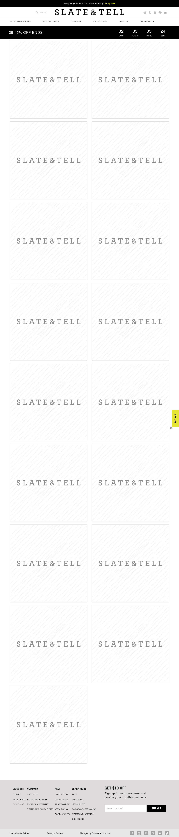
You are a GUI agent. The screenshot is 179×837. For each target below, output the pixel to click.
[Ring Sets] (48, 644)
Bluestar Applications (101, 833)
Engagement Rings (20, 22)
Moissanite (78, 804)
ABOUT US (32, 795)
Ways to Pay (61, 809)
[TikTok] (167, 833)
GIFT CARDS (19, 799)
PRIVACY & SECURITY (38, 804)
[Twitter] (153, 833)
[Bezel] (48, 321)
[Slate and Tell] (89, 12)
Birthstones (100, 22)
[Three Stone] (48, 402)
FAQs (74, 795)
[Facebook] (132, 833)
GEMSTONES (78, 819)
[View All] (130, 644)
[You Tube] (160, 833)
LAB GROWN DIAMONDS (84, 809)
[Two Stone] (130, 321)
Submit (156, 808)
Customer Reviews (37, 799)
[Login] (155, 12)
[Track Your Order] (145, 12)
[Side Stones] (130, 402)
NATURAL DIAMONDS (83, 814)
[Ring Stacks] (48, 724)
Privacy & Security (55, 833)
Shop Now (110, 3)
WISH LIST (18, 804)
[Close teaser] (171, 428)
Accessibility (62, 814)
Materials (78, 799)
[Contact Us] (150, 12)
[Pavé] (130, 241)
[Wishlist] (160, 12)
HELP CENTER (62, 799)
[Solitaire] (48, 241)
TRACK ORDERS (62, 804)
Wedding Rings (50, 22)
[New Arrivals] (130, 79)
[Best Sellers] (48, 79)
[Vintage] (130, 483)
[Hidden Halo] (130, 160)
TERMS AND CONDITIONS (40, 809)
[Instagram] (139, 833)
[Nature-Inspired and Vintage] (48, 563)
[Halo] (48, 160)
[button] (175, 418)
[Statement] (48, 483)
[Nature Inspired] (130, 563)
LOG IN (17, 795)
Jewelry (123, 22)
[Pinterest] (146, 833)
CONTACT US (61, 795)
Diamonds (76, 22)
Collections (147, 22)
